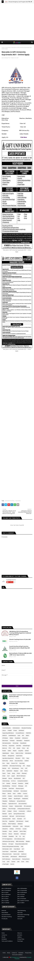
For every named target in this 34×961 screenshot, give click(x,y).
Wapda (14, 750)
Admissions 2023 (6, 818)
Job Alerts (19, 935)
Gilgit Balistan (5, 753)
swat (21, 771)
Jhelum (26, 796)
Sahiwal (26, 750)
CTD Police (18, 828)
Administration (16, 728)
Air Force (13, 781)
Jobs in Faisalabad (6, 890)
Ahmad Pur (5, 828)
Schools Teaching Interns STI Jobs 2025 (20, 639)
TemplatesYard (15, 957)
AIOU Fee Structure (20, 816)
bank (19, 735)
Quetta (18, 748)
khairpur (4, 803)
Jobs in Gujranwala (22, 890)
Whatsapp (20, 786)
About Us (19, 933)
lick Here (24, 137)
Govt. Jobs (19, 918)
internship (18, 745)
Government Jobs (6, 728)
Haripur (11, 806)
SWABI (26, 783)
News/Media (23, 743)
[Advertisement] (17, 21)
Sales (21, 826)
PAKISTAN (28, 733)
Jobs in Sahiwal (5, 902)
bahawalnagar (26, 745)
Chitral (18, 773)
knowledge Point (7, 57)
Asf (26, 786)
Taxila (8, 773)
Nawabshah (25, 798)
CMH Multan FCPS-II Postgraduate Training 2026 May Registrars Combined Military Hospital (20, 633)
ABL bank (11, 816)
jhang (13, 773)
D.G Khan (4, 788)
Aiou (3, 763)
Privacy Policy (20, 939)
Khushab (4, 798)
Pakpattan (4, 801)
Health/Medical (12, 735)
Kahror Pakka (23, 831)
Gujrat (3, 773)
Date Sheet (11, 788)
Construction (22, 811)
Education (18, 758)
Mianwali (4, 778)
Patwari (4, 755)
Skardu (9, 793)
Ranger (28, 765)
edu (24, 836)
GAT (23, 849)
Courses (25, 793)
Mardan (4, 768)
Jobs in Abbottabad (6, 888)
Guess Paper (5, 851)
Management (11, 755)
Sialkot (9, 750)
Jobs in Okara (5, 898)
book (22, 861)
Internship (20, 912)
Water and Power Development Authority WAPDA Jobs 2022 (20, 709)
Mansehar (16, 834)
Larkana (4, 823)
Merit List (4, 748)
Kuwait (26, 821)
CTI (24, 818)
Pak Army (4, 745)
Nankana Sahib (18, 806)
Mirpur (4, 793)
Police (23, 748)
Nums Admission (16, 859)
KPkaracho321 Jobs (6, 854)
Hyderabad (9, 771)
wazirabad (4, 816)
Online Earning (5, 781)
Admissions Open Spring (8, 841)
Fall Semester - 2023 (7, 849)
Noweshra (20, 783)
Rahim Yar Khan (19, 753)
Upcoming (21, 763)
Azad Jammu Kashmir (22, 781)
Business (4, 844)
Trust (3, 861)
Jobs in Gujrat (5, 892)
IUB (14, 748)
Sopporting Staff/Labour (8, 733)
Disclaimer (4, 939)
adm (18, 861)
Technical (14, 786)
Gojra (10, 831)
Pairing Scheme (25, 859)
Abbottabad (28, 753)
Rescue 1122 (14, 763)
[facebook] (17, 878)
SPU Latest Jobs (27, 806)
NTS (9, 768)
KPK (23, 735)
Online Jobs (15, 826)
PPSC (10, 748)
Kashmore (23, 854)
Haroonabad (24, 791)
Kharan (10, 834)
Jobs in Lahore (5, 896)
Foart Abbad (17, 849)
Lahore (4, 730)
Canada (24, 828)
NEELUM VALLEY (22, 856)
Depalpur (4, 831)
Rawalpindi (26, 740)
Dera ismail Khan (22, 803)
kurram (12, 864)
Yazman (13, 861)
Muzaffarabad (17, 778)
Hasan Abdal (13, 851)
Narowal (14, 783)
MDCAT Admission (21, 776)
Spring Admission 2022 (19, 813)
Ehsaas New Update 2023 (21, 844)
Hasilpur (10, 796)
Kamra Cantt (16, 854)
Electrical (4, 910)
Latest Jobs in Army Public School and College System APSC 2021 (19, 716)
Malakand (20, 823)
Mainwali (4, 813)
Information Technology (23, 914)
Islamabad (21, 730)
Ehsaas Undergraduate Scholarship (10, 846)
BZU (3, 771)
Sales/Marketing (6, 786)
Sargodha (20, 750)
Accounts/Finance (20, 733)
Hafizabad (16, 791)
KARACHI (4, 735)
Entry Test (4, 821)
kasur (14, 793)
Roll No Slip (5, 760)
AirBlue (19, 793)
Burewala (19, 818)
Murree (10, 778)
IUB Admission (19, 821)
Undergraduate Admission (23, 808)
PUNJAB (9, 730)
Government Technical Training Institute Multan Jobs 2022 (20, 695)
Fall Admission (15, 768)
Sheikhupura (12, 801)
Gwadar (8, 783)
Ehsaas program (20, 788)
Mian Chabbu (5, 856)
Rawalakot (11, 836)
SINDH (27, 735)
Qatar (8, 763)
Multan (11, 738)
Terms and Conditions (7, 941)
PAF (24, 765)
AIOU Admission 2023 (19, 839)
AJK (27, 748)
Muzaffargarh (17, 798)
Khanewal (24, 773)
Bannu (26, 771)
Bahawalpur (19, 740)
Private (15, 730)
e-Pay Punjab (5, 864)
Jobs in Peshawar (21, 898)
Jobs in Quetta (5, 900)
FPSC (23, 758)
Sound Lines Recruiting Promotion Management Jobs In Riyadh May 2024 (19, 647)
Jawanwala (21, 851)
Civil (3, 783)
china (27, 861)
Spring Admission (21, 801)
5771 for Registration (7, 839)
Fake (22, 846)
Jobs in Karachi (21, 894)
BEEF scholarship (20, 841)
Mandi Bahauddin (6, 826)
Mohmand (23, 834)
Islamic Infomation (18, 796)
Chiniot (15, 811)
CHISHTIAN (5, 765)
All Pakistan (5, 738)
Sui (20, 836)
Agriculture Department (8, 758)
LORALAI (29, 811)
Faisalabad (17, 738)
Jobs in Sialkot (20, 902)
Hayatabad (11, 821)
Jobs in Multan (20, 896)
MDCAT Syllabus (12, 823)
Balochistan (5, 740)
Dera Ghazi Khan (19, 760)
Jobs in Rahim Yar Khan (23, 900)
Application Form (12, 803)
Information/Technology (15, 765)
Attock (11, 760)
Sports (10, 813)
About (8, 952)
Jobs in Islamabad (6, 894)
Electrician (4, 806)
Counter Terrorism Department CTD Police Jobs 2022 (19, 702)
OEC (24, 778)
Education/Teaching (9, 500)
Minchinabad (14, 856)
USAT (8, 861)
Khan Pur (4, 834)
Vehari (3, 811)
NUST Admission (6, 859)
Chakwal (9, 811)
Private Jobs (5, 918)
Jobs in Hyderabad (22, 892)
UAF (26, 768)
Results (4, 750)
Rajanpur (16, 771)
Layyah (13, 776)
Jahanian (16, 831)
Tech (22, 768)
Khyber (10, 798)
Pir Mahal (4, 836)
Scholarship (15, 743)
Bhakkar (28, 841)
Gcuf (8, 776)
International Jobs (6, 743)
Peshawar (12, 740)
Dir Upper (11, 844)
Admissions (25, 738)
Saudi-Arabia (19, 755)
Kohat (3, 776)
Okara (12, 753)
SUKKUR (26, 760)
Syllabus (4, 808)
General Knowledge (7, 791)
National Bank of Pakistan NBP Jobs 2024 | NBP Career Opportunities (20, 654)
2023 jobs (27, 826)
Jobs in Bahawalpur (22, 888)
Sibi (16, 836)
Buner (14, 818)
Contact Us (4, 935)
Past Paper (20, 941)
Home (3, 47)
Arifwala (12, 828)
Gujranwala (8, 47)
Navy (28, 758)
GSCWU (4, 796)
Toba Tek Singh (11, 808)
